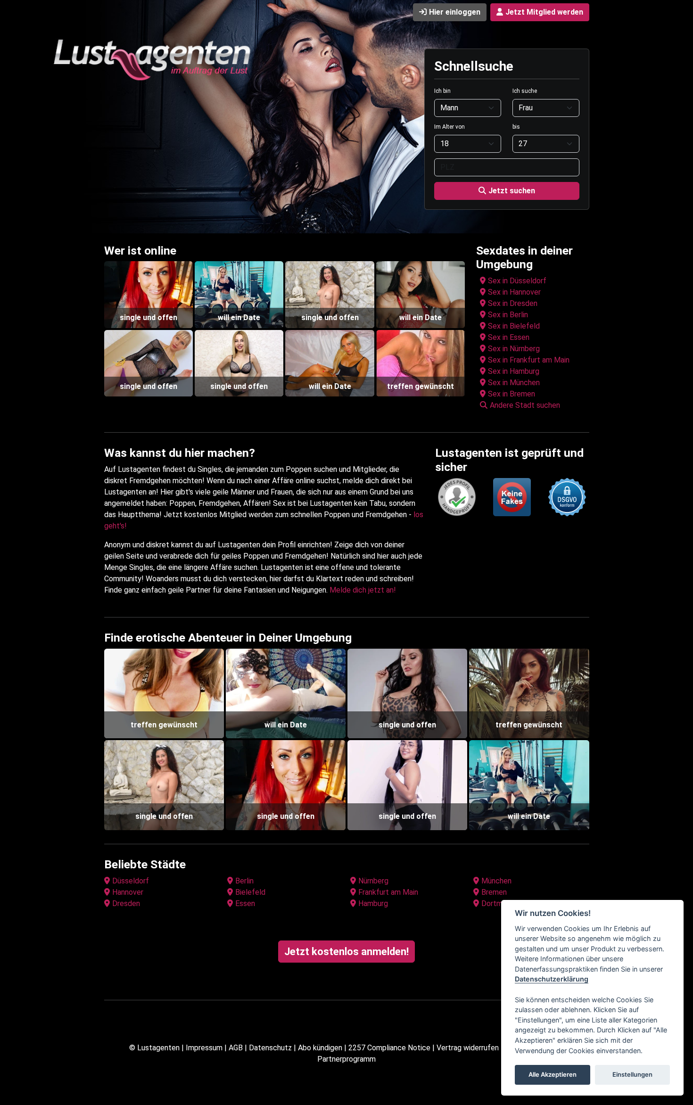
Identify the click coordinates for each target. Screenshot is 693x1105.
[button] (534, 405)
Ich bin (442, 91)
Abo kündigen (320, 1047)
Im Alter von (449, 127)
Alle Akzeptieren (552, 1075)
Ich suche (524, 91)
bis (516, 127)
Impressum (204, 1047)
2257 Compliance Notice (389, 1047)
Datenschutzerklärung (551, 979)
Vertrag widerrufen (468, 1047)
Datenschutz (270, 1047)
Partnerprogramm (346, 1059)
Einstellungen (632, 1075)
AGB (236, 1047)
